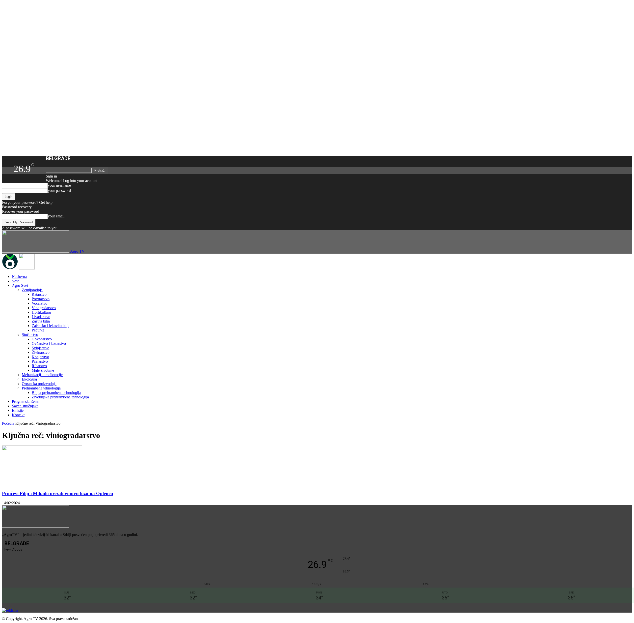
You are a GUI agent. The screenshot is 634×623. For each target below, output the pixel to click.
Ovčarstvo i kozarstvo (49, 343)
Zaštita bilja (41, 321)
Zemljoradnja (32, 290)
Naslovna (19, 276)
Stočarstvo (30, 334)
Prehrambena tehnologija (41, 388)
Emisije (18, 410)
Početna (8, 423)
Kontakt (18, 415)
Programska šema (25, 401)
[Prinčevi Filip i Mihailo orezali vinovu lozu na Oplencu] (42, 484)
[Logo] (10, 268)
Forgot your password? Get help (27, 202)
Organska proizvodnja (39, 384)
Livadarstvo (41, 317)
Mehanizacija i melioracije (42, 375)
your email (56, 216)
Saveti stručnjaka (25, 406)
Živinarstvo (41, 352)
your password (59, 190)
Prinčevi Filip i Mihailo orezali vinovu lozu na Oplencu (57, 493)
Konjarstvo (40, 357)
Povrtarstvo (41, 299)
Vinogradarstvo (44, 308)
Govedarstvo (42, 339)
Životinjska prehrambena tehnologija (60, 397)
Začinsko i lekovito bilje (50, 326)
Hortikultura (41, 312)
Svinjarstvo (40, 348)
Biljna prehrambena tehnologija (56, 392)
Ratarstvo (39, 294)
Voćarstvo (39, 303)
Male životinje (43, 370)
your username (59, 185)
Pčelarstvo (40, 361)
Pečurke (38, 330)
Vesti (16, 281)
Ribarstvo (39, 366)
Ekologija (29, 379)
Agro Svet (20, 285)
